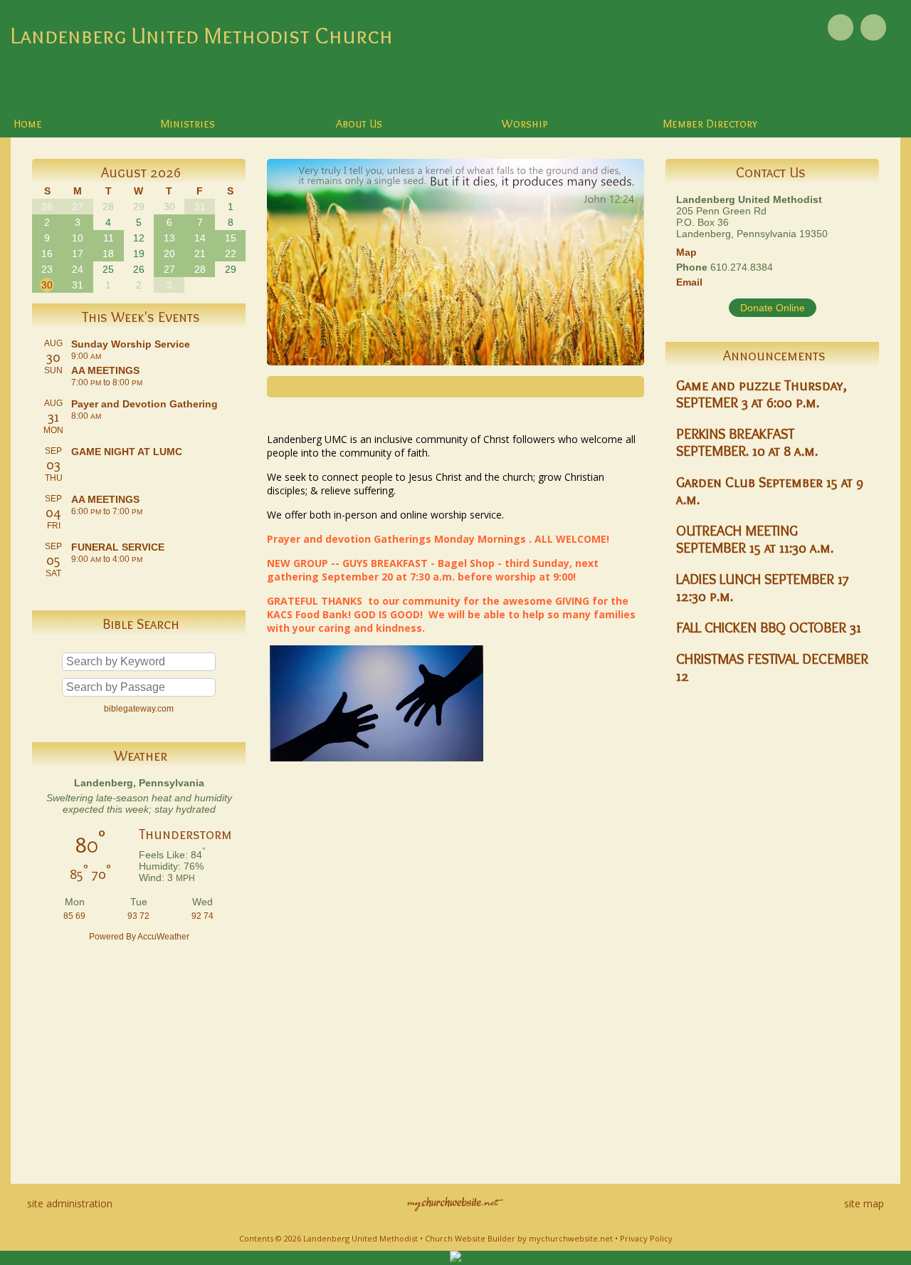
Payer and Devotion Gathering (144, 404)
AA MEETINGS (105, 370)
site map (864, 1203)
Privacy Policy (646, 1238)
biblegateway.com (139, 709)
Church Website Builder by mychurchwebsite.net (519, 1238)
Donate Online (772, 307)
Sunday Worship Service (130, 344)
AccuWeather (163, 937)
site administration (69, 1203)
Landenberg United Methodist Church (202, 35)
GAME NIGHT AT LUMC (126, 451)
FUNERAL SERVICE (117, 547)
